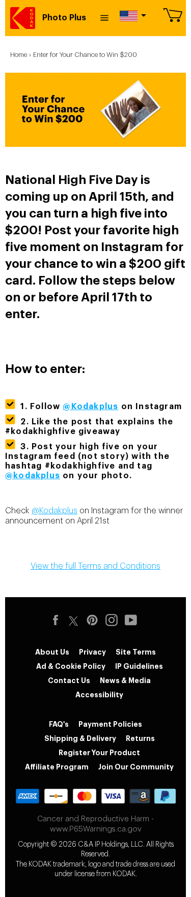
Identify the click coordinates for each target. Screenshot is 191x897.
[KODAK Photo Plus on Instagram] (114, 620)
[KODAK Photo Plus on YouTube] (133, 620)
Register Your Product (99, 752)
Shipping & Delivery (80, 738)
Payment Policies (110, 724)
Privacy (92, 652)
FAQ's (59, 724)
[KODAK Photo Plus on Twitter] (73, 619)
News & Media (125, 680)
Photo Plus (64, 18)
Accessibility (99, 694)
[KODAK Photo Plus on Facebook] (58, 620)
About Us (52, 652)
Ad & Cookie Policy (70, 666)
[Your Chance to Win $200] (95, 143)
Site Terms (136, 652)
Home (18, 54)
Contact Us (69, 680)
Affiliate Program (57, 766)
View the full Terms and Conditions (95, 566)
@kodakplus (32, 476)
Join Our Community (136, 766)
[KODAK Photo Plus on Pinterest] (94, 620)
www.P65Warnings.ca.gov (96, 829)
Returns (140, 738)
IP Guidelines (139, 666)
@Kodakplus (54, 511)
